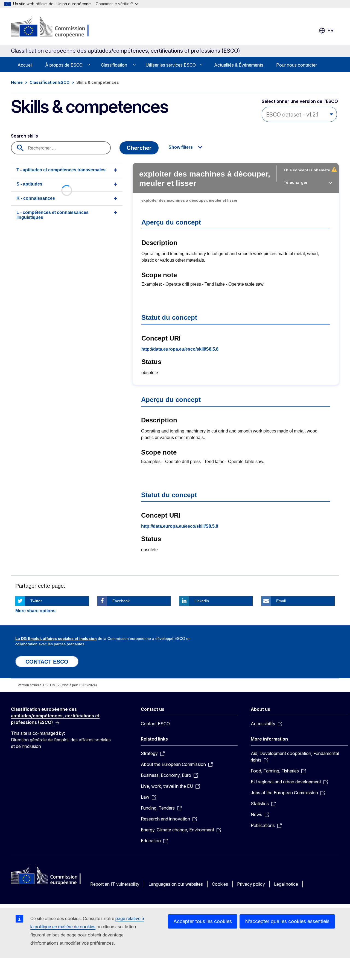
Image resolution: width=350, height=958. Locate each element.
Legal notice (286, 884)
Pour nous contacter (296, 65)
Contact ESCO (155, 723)
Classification (114, 65)
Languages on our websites (175, 884)
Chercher (139, 148)
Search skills (24, 136)
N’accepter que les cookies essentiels (287, 921)
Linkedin (201, 601)
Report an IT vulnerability (114, 884)
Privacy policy (251, 884)
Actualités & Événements (238, 65)
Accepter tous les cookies (202, 921)
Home (17, 82)
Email (281, 601)
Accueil (25, 65)
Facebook (121, 601)
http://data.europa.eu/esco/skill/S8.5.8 (179, 349)
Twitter (36, 601)
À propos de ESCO (64, 65)
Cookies (220, 884)
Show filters (180, 147)
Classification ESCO (49, 82)
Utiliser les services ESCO (170, 65)
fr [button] (330, 30)
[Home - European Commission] (55, 27)
